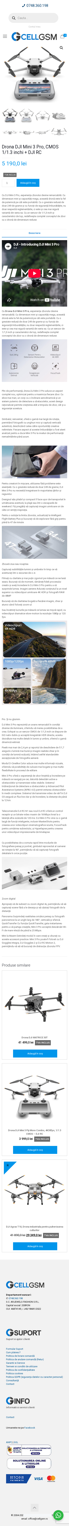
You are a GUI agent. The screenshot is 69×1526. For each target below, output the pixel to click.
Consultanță (12, 1380)
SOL (16, 1442)
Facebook (29, 1427)
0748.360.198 (37, 5)
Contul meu (34, 26)
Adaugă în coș (28, 182)
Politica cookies (14, 1373)
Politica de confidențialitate (20, 1370)
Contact (10, 1384)
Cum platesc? (13, 1352)
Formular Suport (14, 1349)
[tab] (34, 233)
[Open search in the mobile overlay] (33, 18)
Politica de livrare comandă (20, 1356)
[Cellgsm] (34, 36)
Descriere (34, 233)
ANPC (9, 1442)
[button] (61, 47)
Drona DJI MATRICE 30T (35, 1037)
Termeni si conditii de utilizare (21, 1366)
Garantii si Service (15, 1363)
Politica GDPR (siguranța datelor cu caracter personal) (34, 1377)
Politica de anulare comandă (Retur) (25, 1359)
